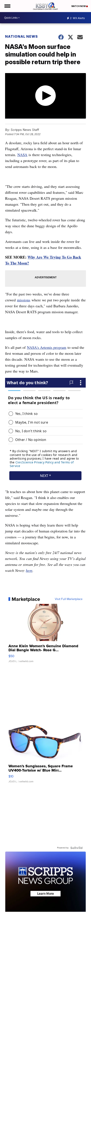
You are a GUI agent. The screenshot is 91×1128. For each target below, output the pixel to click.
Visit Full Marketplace (69, 599)
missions (23, 299)
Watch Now (78, 6)
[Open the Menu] (7, 6)
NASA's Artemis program (46, 347)
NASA (22, 154)
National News (21, 36)
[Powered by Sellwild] (76, 847)
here (29, 570)
